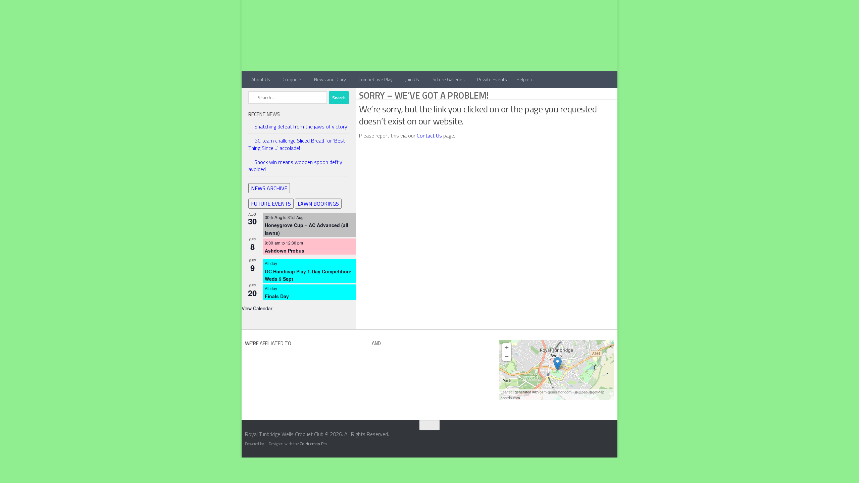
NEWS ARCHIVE (269, 188)
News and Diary (330, 79)
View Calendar (257, 308)
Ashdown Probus (284, 250)
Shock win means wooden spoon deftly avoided (295, 165)
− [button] (507, 356)
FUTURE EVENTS (271, 204)
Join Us (412, 79)
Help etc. (525, 79)
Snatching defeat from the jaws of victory (300, 126)
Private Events (492, 79)
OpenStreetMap (591, 391)
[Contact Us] (613, 436)
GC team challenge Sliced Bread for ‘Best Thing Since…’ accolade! (296, 144)
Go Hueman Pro (313, 444)
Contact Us (430, 135)
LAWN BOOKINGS (318, 204)
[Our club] (557, 364)
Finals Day (277, 296)
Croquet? (292, 79)
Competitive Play (375, 79)
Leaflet (506, 391)
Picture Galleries (448, 79)
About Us (260, 79)
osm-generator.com (555, 391)
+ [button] (507, 347)
